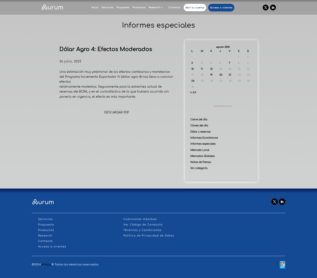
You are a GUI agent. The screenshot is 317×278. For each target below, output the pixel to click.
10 (192, 69)
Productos (139, 7)
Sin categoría (198, 168)
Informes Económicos (204, 137)
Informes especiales (203, 143)
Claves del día (199, 125)
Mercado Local (199, 150)
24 (192, 81)
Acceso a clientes (221, 7)
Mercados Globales (202, 156)
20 (220, 75)
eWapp (46, 264)
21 (230, 75)
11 (202, 69)
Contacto (174, 7)
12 (211, 69)
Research (154, 7)
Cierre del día (198, 119)
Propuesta (123, 7)
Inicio (95, 7)
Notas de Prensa (200, 162)
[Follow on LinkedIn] (273, 7)
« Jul (193, 92)
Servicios (107, 7)
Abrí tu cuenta (194, 7)
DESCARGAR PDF (116, 112)
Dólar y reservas (200, 131)
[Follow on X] (266, 7)
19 (211, 75)
